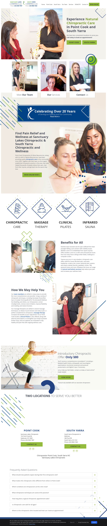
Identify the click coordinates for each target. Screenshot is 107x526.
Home (43, 4)
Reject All (72, 522)
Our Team (64, 4)
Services (71, 4)
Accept (94, 522)
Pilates (65, 224)
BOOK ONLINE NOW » (32, 175)
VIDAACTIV (78, 4)
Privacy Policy (32, 524)
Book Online (94, 4)
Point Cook (49, 4)
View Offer (66, 377)
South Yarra (57, 4)
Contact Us (85, 4)
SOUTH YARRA (89, 42)
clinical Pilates (25, 317)
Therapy (41, 224)
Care (17, 224)
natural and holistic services (71, 269)
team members (19, 294)
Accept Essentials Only (83, 522)
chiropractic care (31, 159)
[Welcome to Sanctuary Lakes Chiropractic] (24, 4)
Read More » (55, 116)
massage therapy (39, 313)
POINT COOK (74, 42)
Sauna (90, 224)
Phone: (16, 6)
